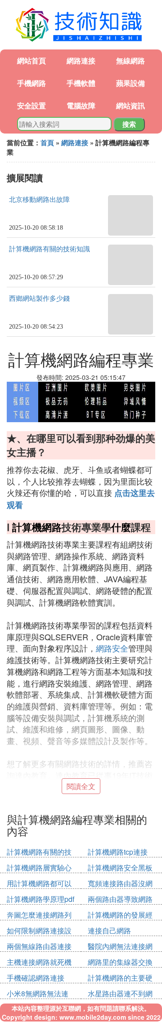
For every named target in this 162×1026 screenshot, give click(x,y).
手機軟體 (81, 83)
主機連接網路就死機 (39, 962)
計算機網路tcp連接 (118, 852)
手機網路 (31, 83)
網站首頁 (31, 60)
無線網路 (130, 60)
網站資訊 (130, 105)
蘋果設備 (130, 83)
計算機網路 (37, 527)
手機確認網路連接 (35, 977)
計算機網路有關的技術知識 (49, 249)
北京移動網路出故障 (39, 199)
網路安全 (112, 648)
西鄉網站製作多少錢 (39, 298)
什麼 (121, 527)
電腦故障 (81, 105)
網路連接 (81, 60)
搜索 (129, 124)
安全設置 (31, 105)
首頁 (47, 142)
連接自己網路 (109, 930)
